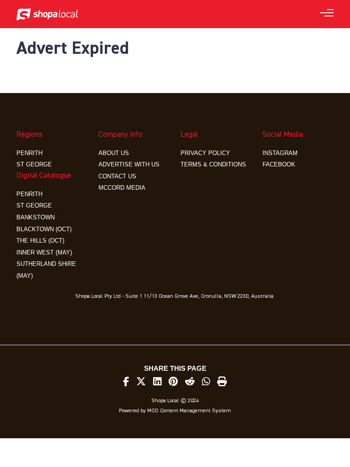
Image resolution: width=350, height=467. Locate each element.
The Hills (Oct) (40, 240)
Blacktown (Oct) (44, 229)
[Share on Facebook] (126, 381)
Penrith (29, 153)
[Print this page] (222, 381)
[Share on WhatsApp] (206, 381)
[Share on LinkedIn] (157, 381)
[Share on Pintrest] (173, 381)
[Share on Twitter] (141, 381)
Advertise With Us (129, 164)
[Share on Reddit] (189, 381)
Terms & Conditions (213, 164)
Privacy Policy (205, 153)
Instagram (280, 153)
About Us (113, 153)
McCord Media (121, 187)
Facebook (278, 164)
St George (34, 164)
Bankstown (35, 217)
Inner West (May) (44, 252)
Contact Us (117, 176)
